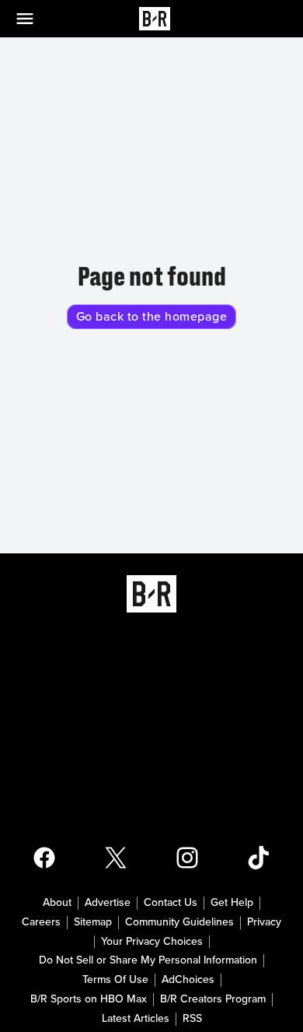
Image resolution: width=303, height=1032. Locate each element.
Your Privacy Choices (152, 941)
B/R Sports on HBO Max (88, 999)
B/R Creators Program (213, 999)
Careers (41, 922)
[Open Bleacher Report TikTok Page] (259, 857)
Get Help (232, 903)
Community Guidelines (179, 922)
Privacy (264, 922)
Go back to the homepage (152, 317)
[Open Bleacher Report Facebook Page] (44, 857)
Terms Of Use (115, 980)
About (57, 903)
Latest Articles (135, 1019)
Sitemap (93, 922)
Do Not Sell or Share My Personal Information (148, 960)
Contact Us (170, 903)
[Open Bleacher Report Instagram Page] (187, 857)
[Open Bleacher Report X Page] (116, 857)
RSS (192, 1019)
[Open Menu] (34, 18)
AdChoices (188, 980)
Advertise (108, 903)
